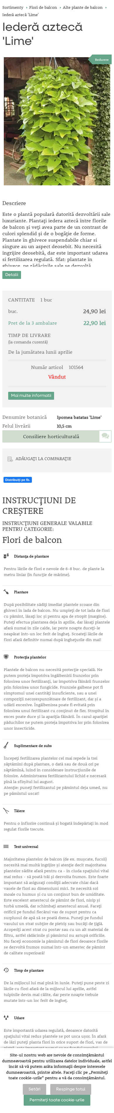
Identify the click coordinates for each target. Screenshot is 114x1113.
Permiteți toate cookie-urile (57, 1100)
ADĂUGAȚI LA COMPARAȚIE (43, 458)
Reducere (102, 59)
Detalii (11, 275)
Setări (34, 1089)
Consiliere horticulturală (51, 436)
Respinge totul (70, 1089)
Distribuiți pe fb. (17, 480)
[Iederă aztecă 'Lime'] (57, 121)
